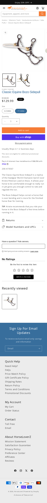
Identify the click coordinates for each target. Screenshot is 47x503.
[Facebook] (15, 471)
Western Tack (14, 20)
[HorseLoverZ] (17, 8)
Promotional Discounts (18, 393)
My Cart (9, 406)
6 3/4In (8, 111)
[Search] (42, 13)
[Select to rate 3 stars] (23, 270)
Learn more (34, 251)
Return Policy (12, 385)
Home (4, 20)
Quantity (5, 116)
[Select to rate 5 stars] (32, 270)
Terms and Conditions (17, 389)
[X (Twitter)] (26, 471)
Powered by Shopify (31, 491)
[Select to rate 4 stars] (28, 270)
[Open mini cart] (43, 8)
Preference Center (15, 453)
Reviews (9, 460)
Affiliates (10, 456)
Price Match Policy (15, 373)
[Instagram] (21, 471)
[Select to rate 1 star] (14, 270)
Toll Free (10, 424)
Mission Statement (15, 441)
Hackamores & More (30, 20)
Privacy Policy (12, 449)
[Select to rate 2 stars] (19, 270)
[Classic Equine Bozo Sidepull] (9, 301)
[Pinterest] (32, 471)
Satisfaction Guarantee (18, 445)
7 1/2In (21, 111)
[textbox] (23, 246)
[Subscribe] (39, 348)
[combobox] (23, 13)
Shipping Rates (13, 381)
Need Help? (11, 366)
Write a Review (23, 277)
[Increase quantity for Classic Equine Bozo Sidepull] (17, 121)
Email (8, 427)
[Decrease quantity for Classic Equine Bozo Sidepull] (5, 121)
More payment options (23, 143)
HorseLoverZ (19, 491)
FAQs (8, 370)
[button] (23, 220)
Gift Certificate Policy (17, 377)
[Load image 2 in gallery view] (23, 80)
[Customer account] (37, 8)
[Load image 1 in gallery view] (9, 80)
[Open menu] (4, 8)
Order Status (12, 410)
